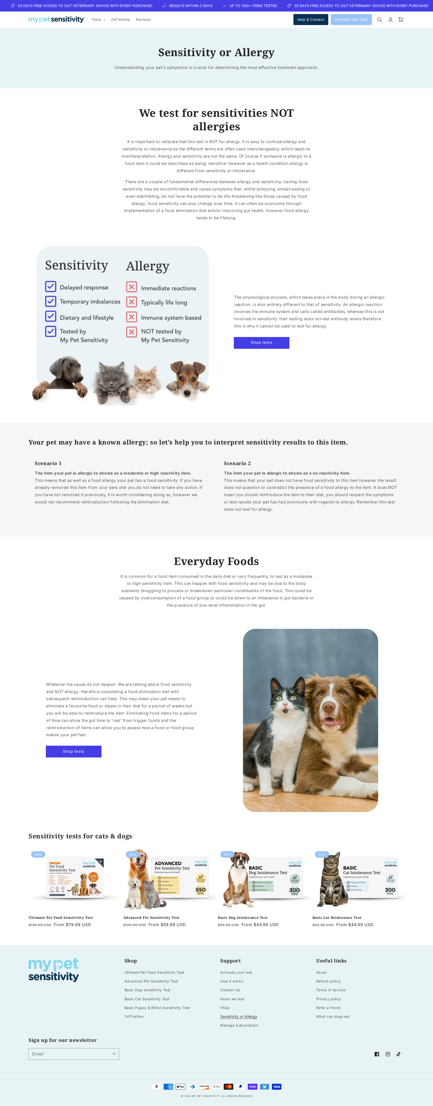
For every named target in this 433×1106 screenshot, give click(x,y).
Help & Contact (310, 20)
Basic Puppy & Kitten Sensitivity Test (157, 1008)
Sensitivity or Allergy (238, 1016)
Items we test (232, 999)
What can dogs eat (333, 1016)
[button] (98, 19)
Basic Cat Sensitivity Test (147, 999)
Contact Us (230, 990)
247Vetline (134, 1016)
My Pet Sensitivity (206, 1095)
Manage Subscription (239, 1025)
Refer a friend (328, 1008)
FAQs (225, 1008)
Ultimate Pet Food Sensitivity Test (61, 917)
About (321, 972)
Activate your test (236, 972)
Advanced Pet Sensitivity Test (151, 917)
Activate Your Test (351, 20)
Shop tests (261, 342)
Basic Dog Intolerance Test (243, 917)
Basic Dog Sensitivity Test (148, 990)
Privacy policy (328, 999)
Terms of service (331, 990)
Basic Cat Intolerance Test (337, 917)
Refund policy (328, 981)
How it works (231, 981)
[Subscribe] (113, 1053)
